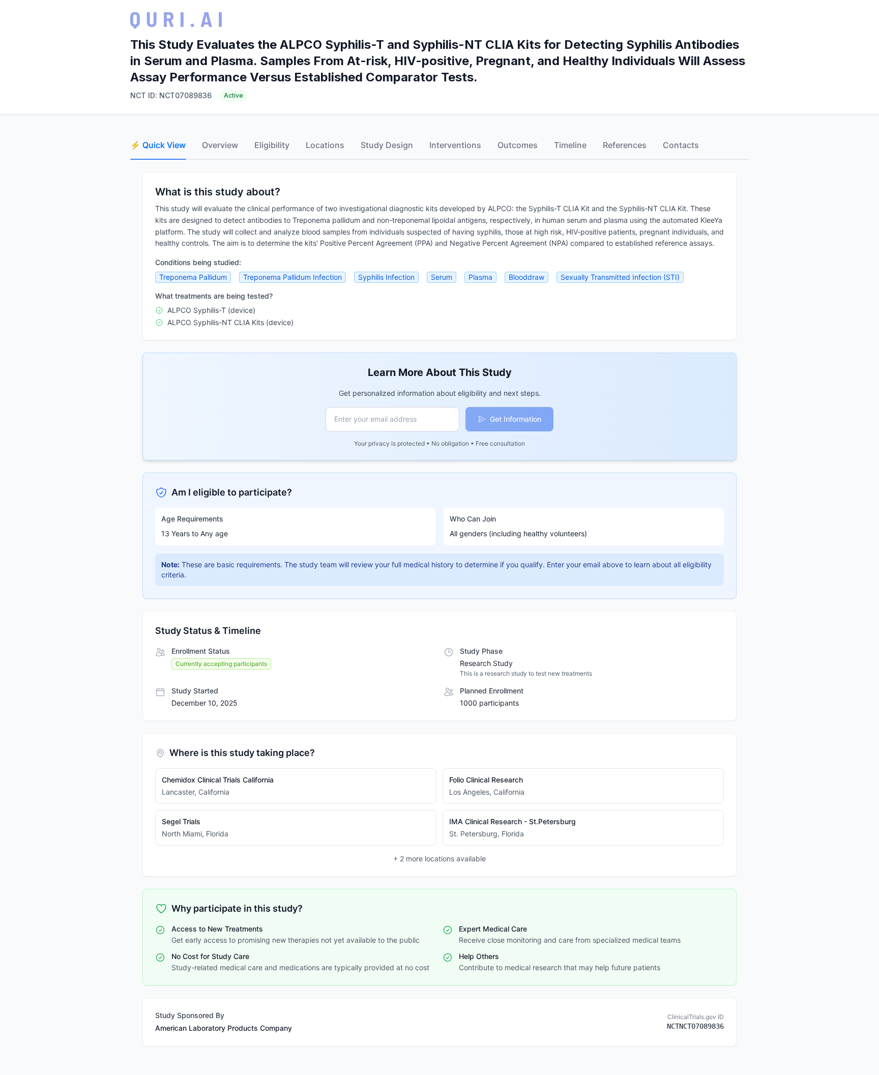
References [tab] (625, 145)
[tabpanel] (439, 609)
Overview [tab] (220, 145)
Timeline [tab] (570, 145)
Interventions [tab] (455, 145)
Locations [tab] (325, 145)
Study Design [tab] (387, 145)
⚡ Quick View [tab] (158, 145)
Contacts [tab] (681, 145)
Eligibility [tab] (271, 145)
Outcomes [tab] (517, 145)
